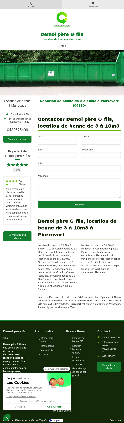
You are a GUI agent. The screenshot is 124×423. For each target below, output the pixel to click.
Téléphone (87, 149)
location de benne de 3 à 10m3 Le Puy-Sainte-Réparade (56, 272)
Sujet (40, 162)
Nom (40, 136)
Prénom (86, 136)
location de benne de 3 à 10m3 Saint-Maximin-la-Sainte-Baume (57, 286)
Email (41, 149)
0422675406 (17, 130)
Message (43, 175)
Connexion (115, 420)
